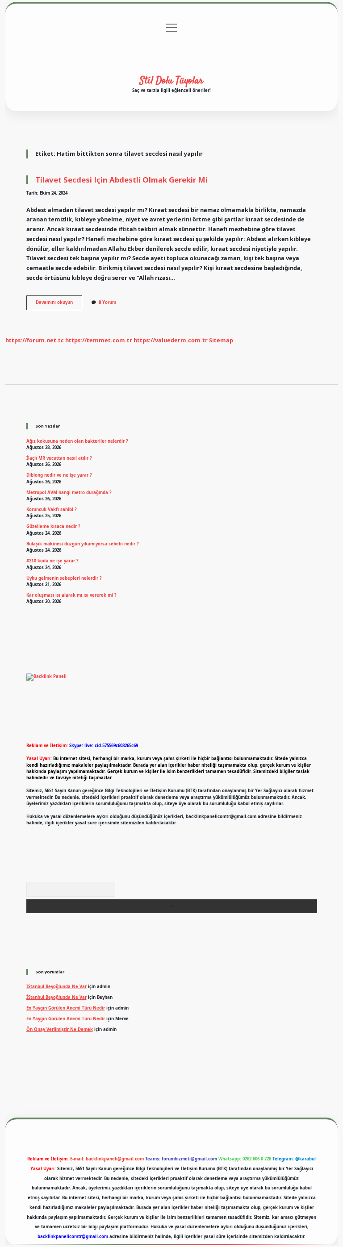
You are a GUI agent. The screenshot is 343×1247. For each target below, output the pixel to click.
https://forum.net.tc (34, 340)
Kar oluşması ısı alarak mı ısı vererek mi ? (71, 595)
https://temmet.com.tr (98, 340)
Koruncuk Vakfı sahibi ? (51, 509)
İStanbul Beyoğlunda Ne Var (56, 986)
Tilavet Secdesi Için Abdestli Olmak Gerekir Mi (121, 180)
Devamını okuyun (59, 304)
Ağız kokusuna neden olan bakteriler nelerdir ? (77, 441)
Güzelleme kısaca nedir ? (53, 526)
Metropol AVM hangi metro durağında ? (69, 492)
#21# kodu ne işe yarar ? (52, 561)
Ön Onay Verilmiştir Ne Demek (59, 1029)
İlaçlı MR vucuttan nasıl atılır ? (59, 458)
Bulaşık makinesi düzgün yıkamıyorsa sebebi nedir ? (82, 544)
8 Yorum (107, 302)
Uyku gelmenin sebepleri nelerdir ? (64, 578)
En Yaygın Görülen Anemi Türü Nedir (65, 1008)
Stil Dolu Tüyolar (171, 81)
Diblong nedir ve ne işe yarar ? (59, 475)
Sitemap (221, 340)
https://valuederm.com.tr (171, 340)
